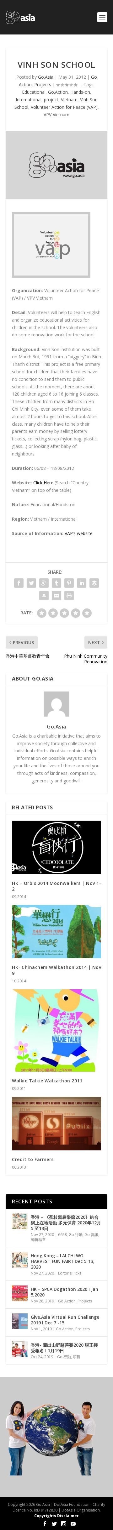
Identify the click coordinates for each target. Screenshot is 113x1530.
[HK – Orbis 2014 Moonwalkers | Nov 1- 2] (56, 847)
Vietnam (69, 100)
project (51, 100)
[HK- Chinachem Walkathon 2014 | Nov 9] (56, 931)
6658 (62, 1234)
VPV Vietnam (56, 115)
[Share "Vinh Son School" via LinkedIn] (81, 583)
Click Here (43, 483)
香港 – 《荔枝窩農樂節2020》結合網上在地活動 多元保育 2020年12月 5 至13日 (66, 1222)
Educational (34, 92)
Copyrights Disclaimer (56, 1515)
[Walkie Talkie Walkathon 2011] (56, 1030)
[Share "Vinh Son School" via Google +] (44, 583)
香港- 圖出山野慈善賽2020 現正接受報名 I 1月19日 (64, 1348)
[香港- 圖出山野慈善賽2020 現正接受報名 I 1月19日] (20, 1349)
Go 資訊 (91, 1234)
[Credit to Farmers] (56, 1123)
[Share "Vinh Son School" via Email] (56, 595)
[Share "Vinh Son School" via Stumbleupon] (44, 595)
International (28, 100)
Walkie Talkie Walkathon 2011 (47, 1081)
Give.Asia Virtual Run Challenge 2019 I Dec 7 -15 (65, 1320)
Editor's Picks (69, 1273)
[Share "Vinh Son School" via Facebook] (19, 583)
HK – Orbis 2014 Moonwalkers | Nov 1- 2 (56, 886)
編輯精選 (38, 1239)
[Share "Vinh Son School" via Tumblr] (56, 583)
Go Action (67, 1301)
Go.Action (58, 92)
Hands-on (80, 92)
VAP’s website (79, 533)
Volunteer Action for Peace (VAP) (64, 107)
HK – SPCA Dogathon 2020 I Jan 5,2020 (64, 1292)
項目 (76, 1356)
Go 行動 (76, 1234)
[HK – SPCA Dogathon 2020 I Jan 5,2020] (20, 1293)
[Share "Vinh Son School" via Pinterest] (69, 583)
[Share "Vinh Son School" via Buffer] (94, 583)
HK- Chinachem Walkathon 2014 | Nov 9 (56, 970)
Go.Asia (45, 77)
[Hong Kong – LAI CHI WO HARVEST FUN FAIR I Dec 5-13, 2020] (20, 1260)
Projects (42, 84)
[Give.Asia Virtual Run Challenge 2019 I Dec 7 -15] (20, 1321)
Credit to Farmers (33, 1159)
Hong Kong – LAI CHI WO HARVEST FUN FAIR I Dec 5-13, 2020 (62, 1261)
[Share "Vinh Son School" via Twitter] (31, 583)
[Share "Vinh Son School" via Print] (69, 595)
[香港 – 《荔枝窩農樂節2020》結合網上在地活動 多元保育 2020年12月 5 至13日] (20, 1221)
